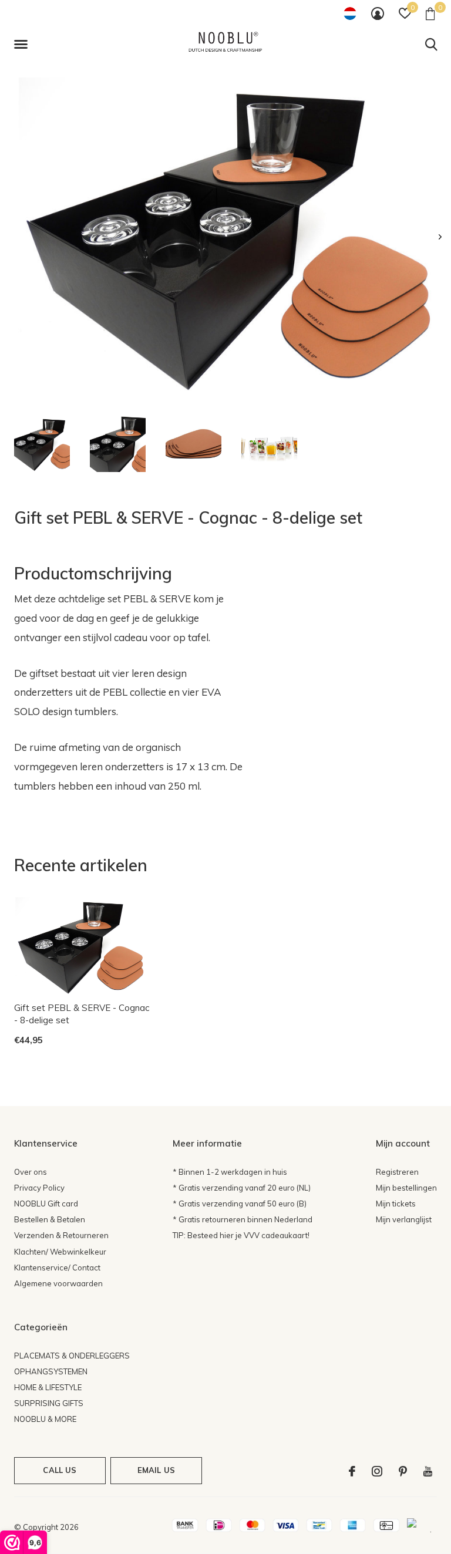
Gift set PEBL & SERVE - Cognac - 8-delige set (81, 1014)
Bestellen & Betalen (49, 1219)
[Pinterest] (403, 1471)
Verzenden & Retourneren (61, 1235)
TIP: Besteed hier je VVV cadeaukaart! (241, 1235)
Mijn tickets (396, 1203)
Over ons (30, 1172)
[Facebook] (352, 1471)
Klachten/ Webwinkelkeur (60, 1251)
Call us (59, 1470)
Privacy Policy (39, 1187)
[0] (430, 13)
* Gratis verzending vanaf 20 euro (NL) (242, 1187)
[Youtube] (427, 1471)
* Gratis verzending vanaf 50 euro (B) (240, 1203)
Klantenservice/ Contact (57, 1267)
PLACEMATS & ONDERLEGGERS (72, 1355)
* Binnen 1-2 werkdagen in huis (230, 1172)
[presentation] (440, 237)
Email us (156, 1470)
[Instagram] (377, 1471)
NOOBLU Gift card (46, 1203)
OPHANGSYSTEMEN (50, 1371)
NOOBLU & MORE (45, 1419)
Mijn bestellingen (406, 1187)
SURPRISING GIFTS (48, 1403)
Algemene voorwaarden (58, 1283)
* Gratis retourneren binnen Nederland (242, 1219)
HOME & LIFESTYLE (48, 1387)
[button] (23, 45)
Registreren (397, 1172)
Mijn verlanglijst (404, 1219)
